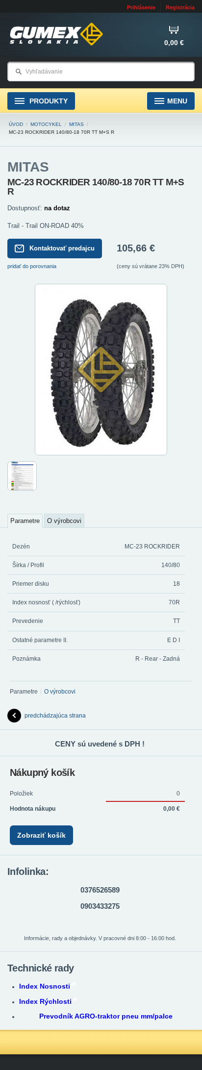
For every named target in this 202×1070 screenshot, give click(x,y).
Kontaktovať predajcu (62, 248)
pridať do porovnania (31, 266)
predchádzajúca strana (55, 715)
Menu (177, 101)
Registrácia (180, 7)
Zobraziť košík (41, 835)
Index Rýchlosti (45, 1001)
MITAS (76, 124)
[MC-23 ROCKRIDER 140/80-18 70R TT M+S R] (101, 453)
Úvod (16, 124)
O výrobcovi (64, 520)
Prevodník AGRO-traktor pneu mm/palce (106, 1016)
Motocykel (46, 124)
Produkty (47, 101)
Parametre (25, 520)
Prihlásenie (141, 7)
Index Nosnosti (44, 986)
